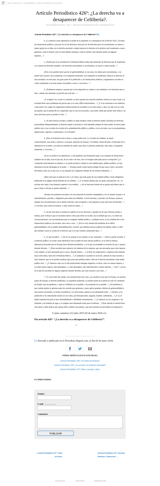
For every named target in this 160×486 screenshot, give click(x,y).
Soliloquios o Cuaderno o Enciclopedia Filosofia (35, 3)
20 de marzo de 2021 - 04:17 (58, 25)
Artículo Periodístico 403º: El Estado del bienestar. (80, 361)
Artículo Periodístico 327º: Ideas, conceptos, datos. (80, 369)
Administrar (100, 481)
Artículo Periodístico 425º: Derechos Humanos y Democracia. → (111, 455)
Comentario (43, 414)
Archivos (80, 481)
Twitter (80, 348)
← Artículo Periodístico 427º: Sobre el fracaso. (48, 455)
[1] (35, 340)
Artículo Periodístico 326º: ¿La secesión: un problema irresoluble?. (80, 365)
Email (90, 348)
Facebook (70, 348)
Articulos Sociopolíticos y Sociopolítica (93, 25)
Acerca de (60, 481)
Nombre (41, 394)
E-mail (47, 404)
